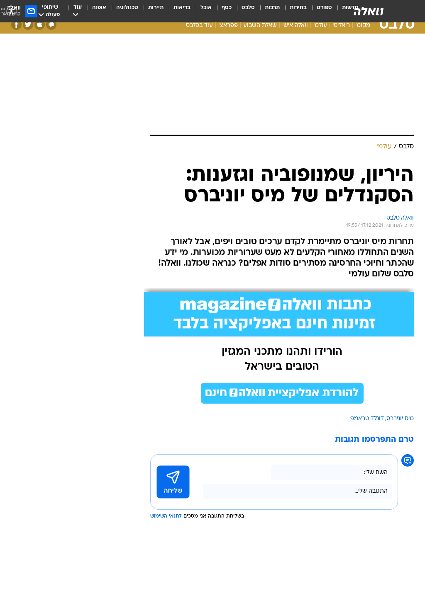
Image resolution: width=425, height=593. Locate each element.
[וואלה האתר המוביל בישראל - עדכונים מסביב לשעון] (368, 11)
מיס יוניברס (400, 418)
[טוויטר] (28, 24)
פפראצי (228, 25)
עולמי (320, 25)
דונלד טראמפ (367, 418)
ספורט (324, 7)
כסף (227, 7)
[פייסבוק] (16, 24)
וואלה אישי (295, 25)
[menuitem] (319, 11)
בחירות (298, 7)
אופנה (99, 7)
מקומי (362, 25)
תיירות (156, 7)
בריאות (182, 7)
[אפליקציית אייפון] (39, 24)
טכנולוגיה (127, 7)
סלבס (248, 7)
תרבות (272, 7)
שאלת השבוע (260, 25)
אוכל (206, 7)
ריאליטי (341, 25)
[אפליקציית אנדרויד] (51, 24)
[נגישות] (11, 11)
